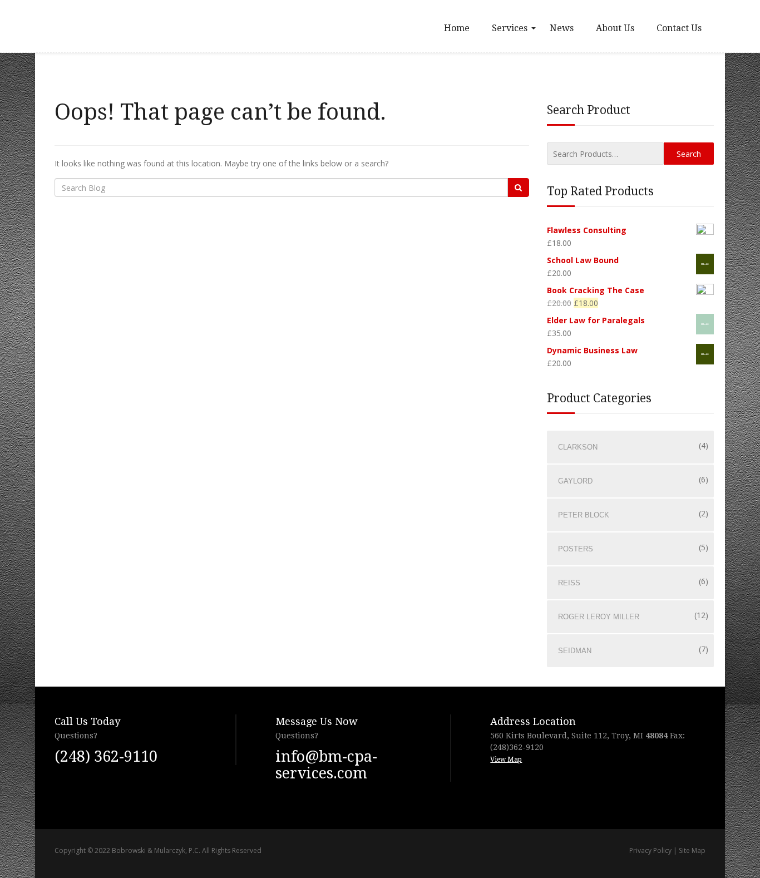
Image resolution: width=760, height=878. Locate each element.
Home (457, 28)
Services (509, 28)
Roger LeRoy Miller (598, 617)
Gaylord (575, 481)
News (562, 28)
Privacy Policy (650, 850)
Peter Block (583, 515)
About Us (615, 28)
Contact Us (679, 28)
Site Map (692, 850)
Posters (575, 549)
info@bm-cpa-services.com (326, 765)
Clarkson (578, 447)
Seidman (574, 651)
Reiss (569, 583)
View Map (506, 759)
